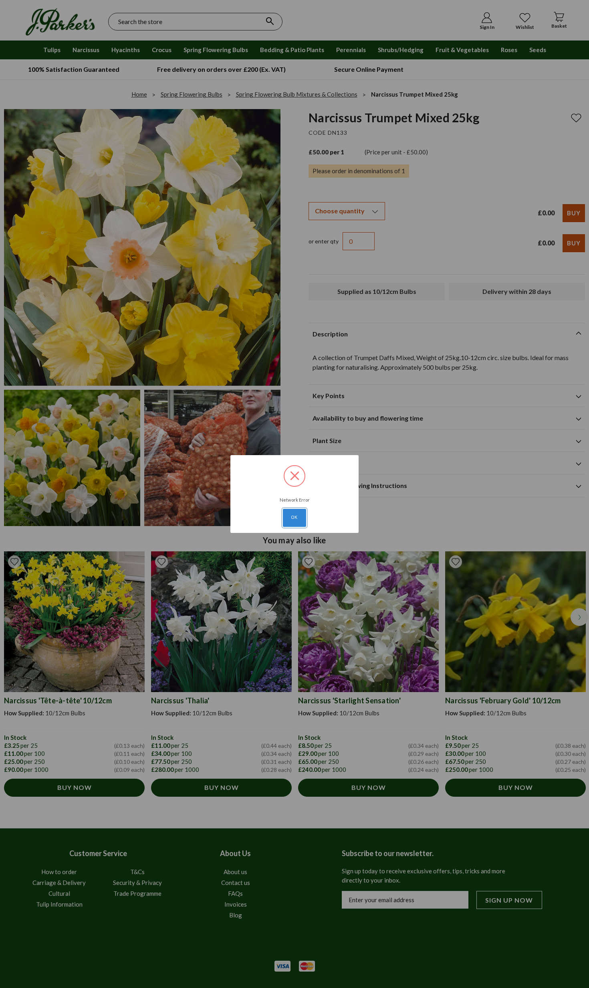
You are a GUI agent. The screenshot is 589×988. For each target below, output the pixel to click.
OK (294, 517)
